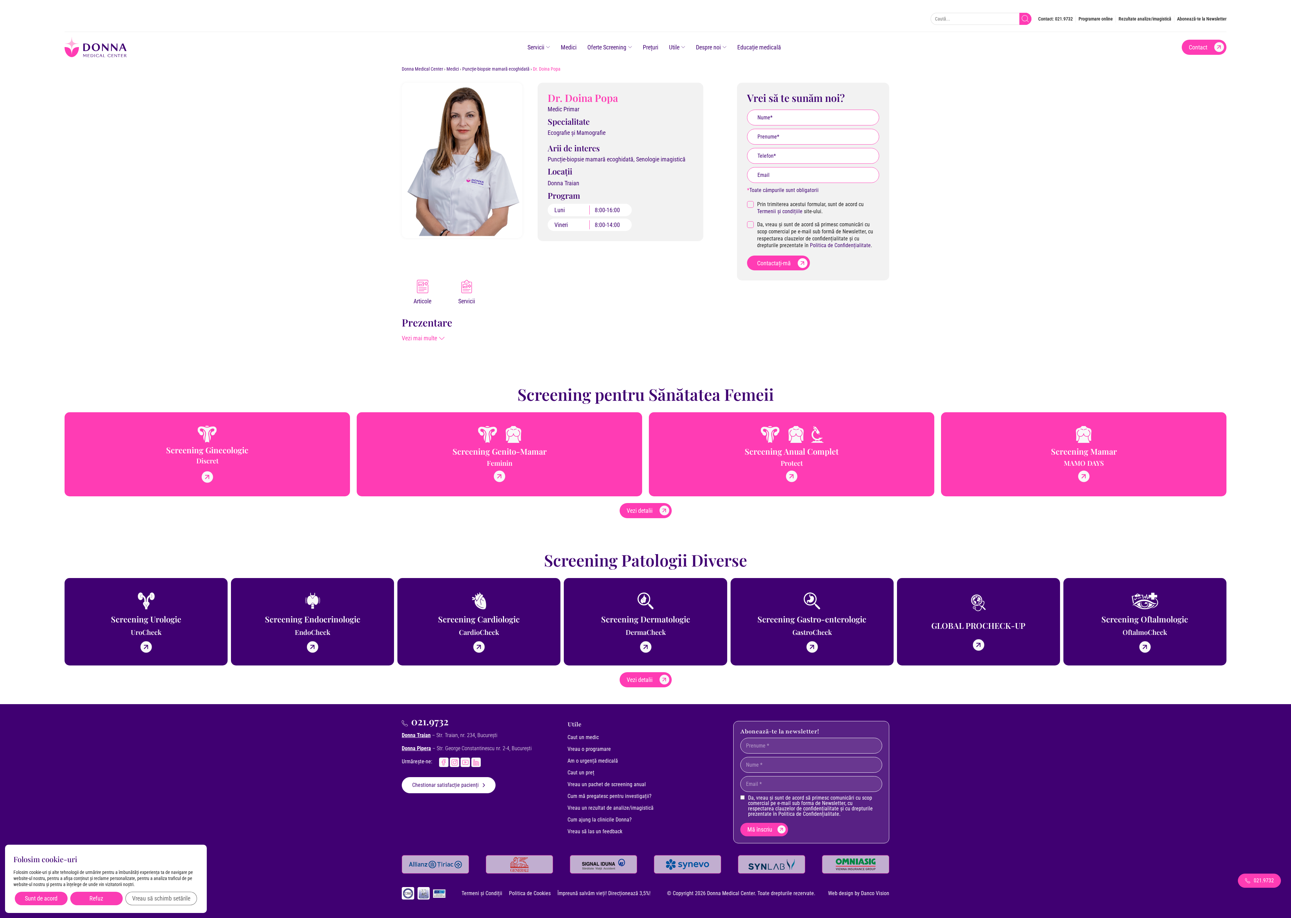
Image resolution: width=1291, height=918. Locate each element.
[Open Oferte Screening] (630, 47)
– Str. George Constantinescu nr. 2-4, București (467, 748)
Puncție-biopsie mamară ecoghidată (496, 69)
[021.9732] (405, 723)
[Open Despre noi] (724, 47)
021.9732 (429, 721)
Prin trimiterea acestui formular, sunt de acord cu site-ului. (810, 208)
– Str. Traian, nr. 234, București (449, 735)
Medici (452, 69)
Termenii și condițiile (780, 211)
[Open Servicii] (548, 47)
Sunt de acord (41, 898)
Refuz (96, 898)
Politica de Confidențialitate (840, 245)
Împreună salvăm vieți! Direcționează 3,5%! (604, 893)
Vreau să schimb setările (161, 898)
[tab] (422, 293)
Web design (840, 893)
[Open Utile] (683, 47)
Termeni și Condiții (482, 893)
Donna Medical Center (422, 69)
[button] (423, 338)
